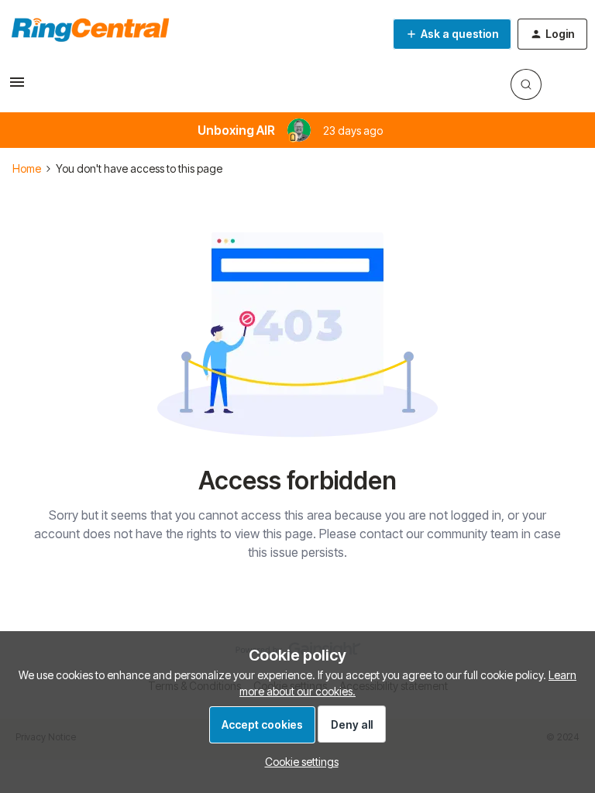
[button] (17, 87)
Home (26, 168)
